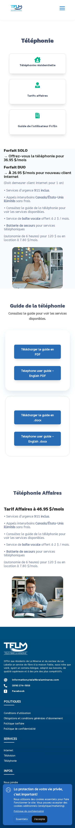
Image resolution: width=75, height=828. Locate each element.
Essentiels (22, 819)
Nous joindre (11, 782)
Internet (8, 750)
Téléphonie (10, 761)
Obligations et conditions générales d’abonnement (33, 718)
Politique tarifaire (14, 724)
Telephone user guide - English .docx (37, 439)
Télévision (9, 756)
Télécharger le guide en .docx (37, 417)
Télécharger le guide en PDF (37, 352)
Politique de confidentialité (20, 729)
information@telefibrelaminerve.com (35, 680)
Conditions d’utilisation (17, 713)
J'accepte (39, 819)
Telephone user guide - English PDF (37, 373)
